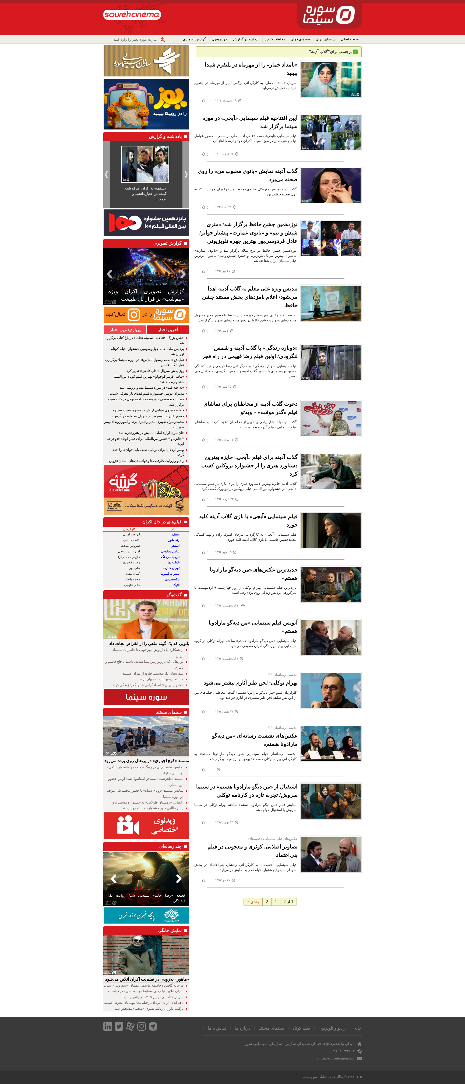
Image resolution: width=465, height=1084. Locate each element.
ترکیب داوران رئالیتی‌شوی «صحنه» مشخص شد (149, 1008)
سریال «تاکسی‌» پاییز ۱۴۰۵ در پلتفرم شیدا (153, 997)
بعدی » (253, 901)
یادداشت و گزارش (246, 39)
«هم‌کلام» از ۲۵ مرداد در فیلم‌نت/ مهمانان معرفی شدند (144, 1003)
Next (184, 274)
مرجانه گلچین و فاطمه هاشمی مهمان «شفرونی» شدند (144, 985)
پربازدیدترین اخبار (125, 329)
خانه (358, 1028)
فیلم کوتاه (301, 1028)
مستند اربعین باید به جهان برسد (161, 679)
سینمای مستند (271, 1028)
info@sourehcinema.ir (336, 1058)
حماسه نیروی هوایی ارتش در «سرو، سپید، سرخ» (148, 410)
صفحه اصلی (350, 39)
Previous (108, 274)
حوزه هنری (219, 39)
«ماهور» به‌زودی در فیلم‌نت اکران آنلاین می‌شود (147, 979)
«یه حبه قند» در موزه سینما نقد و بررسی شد (152, 387)
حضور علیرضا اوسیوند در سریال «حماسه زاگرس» (148, 416)
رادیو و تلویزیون (332, 1028)
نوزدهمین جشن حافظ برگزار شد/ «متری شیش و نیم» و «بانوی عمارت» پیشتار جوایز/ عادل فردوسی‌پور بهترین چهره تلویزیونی (248, 232)
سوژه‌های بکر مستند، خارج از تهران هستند (153, 673)
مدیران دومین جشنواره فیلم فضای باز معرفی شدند (147, 393)
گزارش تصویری (194, 39)
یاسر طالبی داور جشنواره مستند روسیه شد (152, 808)
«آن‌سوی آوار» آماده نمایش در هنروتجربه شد (151, 433)
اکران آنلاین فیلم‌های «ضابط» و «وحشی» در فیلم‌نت (146, 991)
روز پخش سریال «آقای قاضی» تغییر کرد (155, 371)
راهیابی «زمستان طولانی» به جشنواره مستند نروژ (147, 802)
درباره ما (242, 1028)
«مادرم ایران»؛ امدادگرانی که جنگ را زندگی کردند (147, 685)
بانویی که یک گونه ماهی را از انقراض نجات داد (149, 643)
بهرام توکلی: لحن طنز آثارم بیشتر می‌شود (251, 683)
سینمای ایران (325, 39)
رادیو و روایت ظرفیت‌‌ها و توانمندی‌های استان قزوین (146, 461)
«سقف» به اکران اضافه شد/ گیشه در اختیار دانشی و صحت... (145, 193)
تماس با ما (217, 1028)
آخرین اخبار (168, 329)
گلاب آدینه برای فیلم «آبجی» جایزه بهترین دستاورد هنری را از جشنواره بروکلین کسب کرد (249, 465)
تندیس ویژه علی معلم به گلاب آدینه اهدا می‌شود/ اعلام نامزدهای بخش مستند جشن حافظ (250, 297)
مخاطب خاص (275, 39)
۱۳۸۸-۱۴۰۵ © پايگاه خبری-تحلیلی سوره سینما (331, 1077)
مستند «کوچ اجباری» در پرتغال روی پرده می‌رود (146, 760)
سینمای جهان (300, 39)
